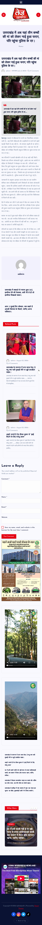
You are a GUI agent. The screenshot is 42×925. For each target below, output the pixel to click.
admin (8, 71)
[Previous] (31, 808)
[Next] (35, 808)
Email (4, 507)
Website (4, 517)
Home (21, 46)
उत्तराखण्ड (14, 71)
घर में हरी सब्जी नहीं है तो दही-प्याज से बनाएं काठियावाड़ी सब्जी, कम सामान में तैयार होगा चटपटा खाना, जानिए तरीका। (20, 772)
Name (4, 497)
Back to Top (22, 920)
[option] (21, 830)
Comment (5, 479)
